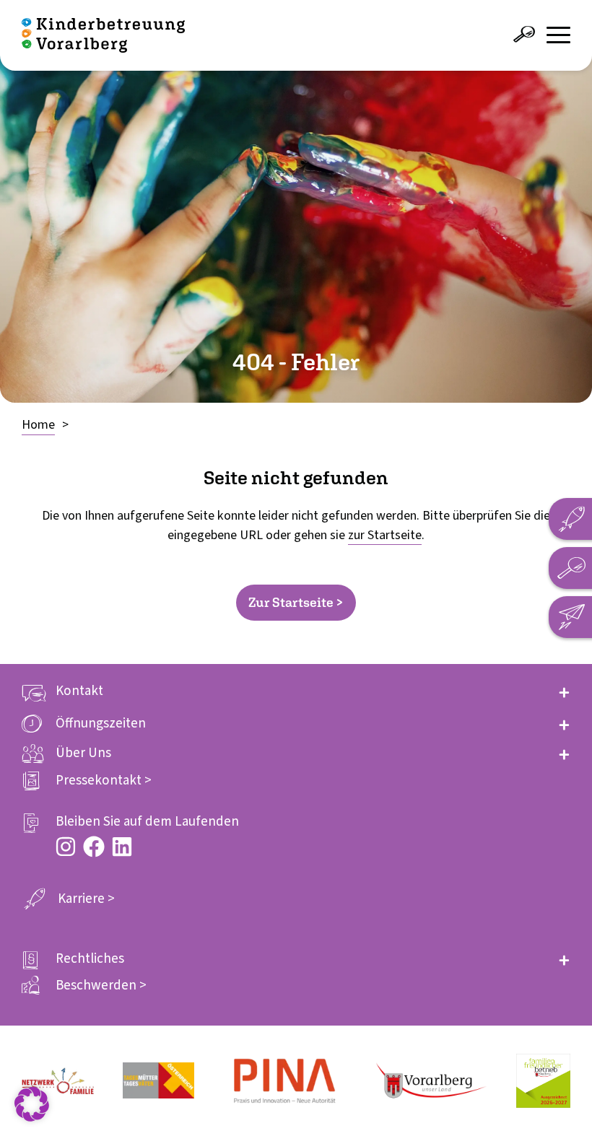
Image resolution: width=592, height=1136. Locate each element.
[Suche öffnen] (524, 34)
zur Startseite (385, 535)
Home (38, 425)
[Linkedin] (122, 846)
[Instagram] (66, 846)
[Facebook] (94, 846)
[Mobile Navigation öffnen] (558, 35)
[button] (296, 691)
